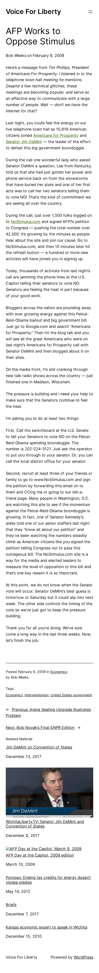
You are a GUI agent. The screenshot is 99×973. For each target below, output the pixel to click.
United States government (71, 695)
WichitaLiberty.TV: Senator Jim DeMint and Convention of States (45, 824)
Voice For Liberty (33, 11)
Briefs (11, 904)
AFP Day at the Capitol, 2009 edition (40, 855)
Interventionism (37, 695)
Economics (58, 672)
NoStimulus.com (25, 221)
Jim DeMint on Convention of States (39, 747)
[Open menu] (90, 12)
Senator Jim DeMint (24, 141)
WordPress (83, 957)
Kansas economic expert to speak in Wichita (46, 927)
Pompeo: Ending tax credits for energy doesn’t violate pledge (48, 879)
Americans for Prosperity (56, 135)
